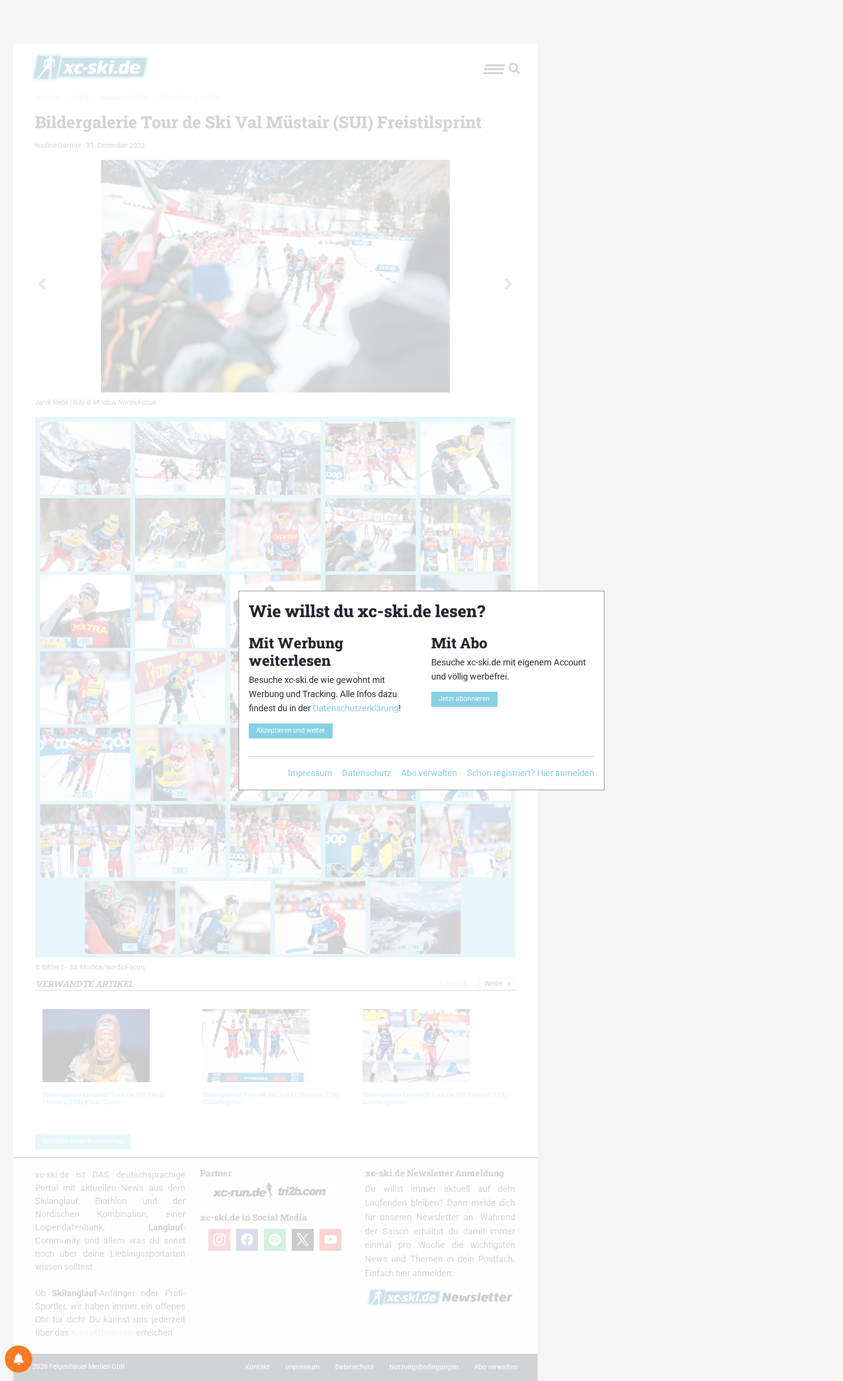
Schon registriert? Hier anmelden (530, 773)
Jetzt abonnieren (464, 699)
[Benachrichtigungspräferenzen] (18, 1359)
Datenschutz (366, 773)
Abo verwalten (429, 773)
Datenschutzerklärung (356, 708)
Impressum (310, 773)
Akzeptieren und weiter (290, 730)
